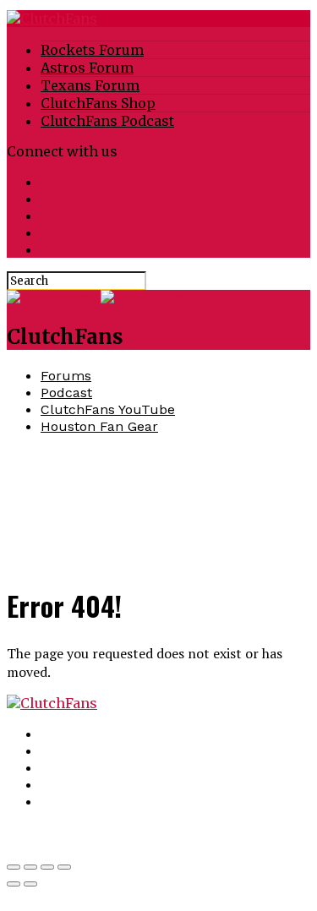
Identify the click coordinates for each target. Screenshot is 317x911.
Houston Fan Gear (99, 426)
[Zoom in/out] (64, 867)
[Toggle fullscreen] (47, 867)
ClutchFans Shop (98, 103)
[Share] (30, 867)
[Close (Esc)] (13, 867)
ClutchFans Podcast (107, 120)
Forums (66, 376)
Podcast (66, 393)
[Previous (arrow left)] (13, 883)
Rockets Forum (92, 49)
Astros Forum (87, 67)
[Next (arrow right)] (30, 883)
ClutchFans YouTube (108, 409)
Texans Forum (90, 85)
